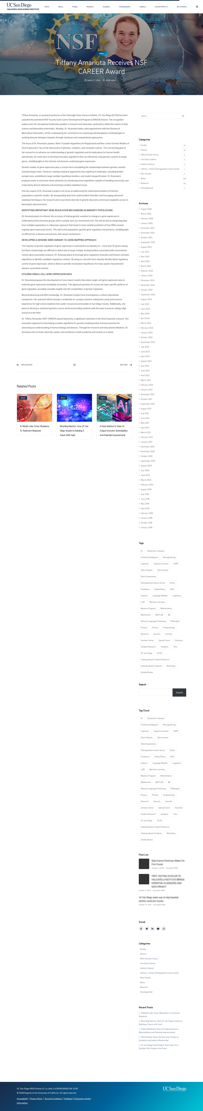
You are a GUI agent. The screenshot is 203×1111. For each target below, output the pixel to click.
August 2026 (146, 209)
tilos (175, 646)
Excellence (145, 589)
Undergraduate (124, 6)
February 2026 (147, 218)
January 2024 (147, 332)
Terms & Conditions (53, 1098)
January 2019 (146, 518)
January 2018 (146, 527)
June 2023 (145, 351)
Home (47, 6)
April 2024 (145, 318)
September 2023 (148, 342)
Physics (144, 627)
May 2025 (145, 256)
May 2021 (145, 423)
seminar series (147, 640)
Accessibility (22, 1098)
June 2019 (145, 499)
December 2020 (147, 446)
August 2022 (146, 361)
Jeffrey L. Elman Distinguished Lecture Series (160, 169)
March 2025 (146, 266)
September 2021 (148, 404)
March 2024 (146, 323)
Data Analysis (146, 570)
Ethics (172, 582)
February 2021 (147, 437)
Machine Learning (157, 602)
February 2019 (147, 513)
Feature (144, 150)
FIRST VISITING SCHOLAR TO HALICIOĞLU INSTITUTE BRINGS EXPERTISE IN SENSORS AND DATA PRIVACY (167, 881)
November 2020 (148, 451)
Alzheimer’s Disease (155, 551)
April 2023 (145, 356)
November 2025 (148, 232)
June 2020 (145, 475)
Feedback (68, 1098)
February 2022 (147, 385)
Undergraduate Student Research (155, 659)
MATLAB (159, 614)
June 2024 (145, 308)
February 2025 (147, 270)
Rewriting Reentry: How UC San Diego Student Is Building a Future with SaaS (74, 431)
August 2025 (146, 247)
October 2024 (146, 289)
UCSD (159, 653)
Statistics (179, 640)
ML (169, 614)
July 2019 (145, 494)
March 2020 (146, 480)
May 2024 (145, 313)
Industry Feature (148, 164)
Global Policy (159, 589)
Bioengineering (169, 557)
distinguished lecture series (153, 582)
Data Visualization (148, 576)
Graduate (106, 6)
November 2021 (147, 394)
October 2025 (146, 237)
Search (142, 684)
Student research (148, 646)
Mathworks (146, 614)
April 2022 (145, 375)
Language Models (159, 595)
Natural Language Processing (153, 621)
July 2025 (145, 251)
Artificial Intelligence (149, 557)
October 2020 (146, 456)
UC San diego (146, 653)
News (101, 53)
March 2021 (146, 432)
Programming (169, 627)
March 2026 (146, 213)
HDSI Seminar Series (149, 154)
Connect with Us (161, 6)
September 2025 (148, 242)
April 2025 (145, 261)
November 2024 (148, 285)
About (60, 6)
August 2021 (146, 408)
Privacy (155, 627)
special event (164, 640)
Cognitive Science (161, 563)
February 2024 (147, 327)
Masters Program (148, 608)
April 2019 (145, 508)
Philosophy (175, 621)
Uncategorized (147, 188)
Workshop (171, 666)
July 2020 (145, 470)
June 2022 (145, 370)
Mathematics (166, 608)
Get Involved (181, 6)
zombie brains (147, 672)
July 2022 (145, 365)
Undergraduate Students (151, 666)
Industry (142, 6)
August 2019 (146, 489)
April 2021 (145, 427)
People (74, 6)
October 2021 (146, 399)
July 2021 (145, 413)
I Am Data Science (148, 159)
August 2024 (146, 299)
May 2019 (145, 503)
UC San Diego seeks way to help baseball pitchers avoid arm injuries (158, 899)
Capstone (145, 563)
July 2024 (145, 304)
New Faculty (146, 173)
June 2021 (145, 418)
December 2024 (147, 280)
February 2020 (147, 484)
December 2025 (147, 228)
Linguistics (176, 595)
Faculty (144, 145)
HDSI (172, 589)
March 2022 (146, 380)
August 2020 (146, 465)
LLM (143, 602)
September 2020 (148, 461)
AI (142, 551)
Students (164, 646)
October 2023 (146, 337)
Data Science (162, 570)
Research (90, 6)
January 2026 (147, 223)
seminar (168, 634)
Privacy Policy (36, 1098)
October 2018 (146, 522)
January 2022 (146, 389)
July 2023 (145, 346)
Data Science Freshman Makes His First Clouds (167, 862)
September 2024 (148, 294)
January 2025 (146, 275)
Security (156, 634)
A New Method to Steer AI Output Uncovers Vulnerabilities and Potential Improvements (114, 431)
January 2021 (146, 442)
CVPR (175, 563)
